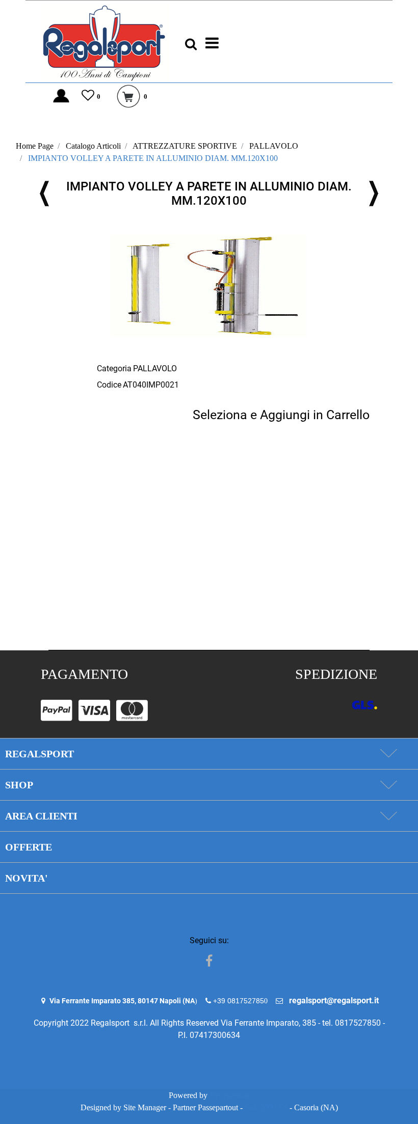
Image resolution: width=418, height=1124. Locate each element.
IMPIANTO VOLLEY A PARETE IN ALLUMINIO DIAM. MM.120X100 (153, 158)
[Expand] (388, 754)
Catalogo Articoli (93, 146)
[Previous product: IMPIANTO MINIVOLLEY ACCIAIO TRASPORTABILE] (44, 193)
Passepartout (230, 1095)
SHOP (19, 784)
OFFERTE (28, 847)
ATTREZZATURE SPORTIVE (185, 146)
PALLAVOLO (273, 146)
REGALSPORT (39, 753)
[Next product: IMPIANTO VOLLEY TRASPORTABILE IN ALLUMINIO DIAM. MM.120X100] (373, 193)
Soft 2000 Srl (266, 1107)
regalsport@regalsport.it (334, 1000)
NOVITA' (26, 878)
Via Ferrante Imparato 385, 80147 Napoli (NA (122, 1001)
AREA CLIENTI (41, 815)
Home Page (35, 146)
